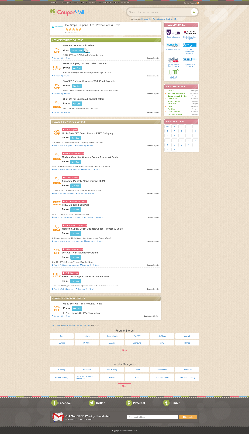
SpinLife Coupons (173, 37)
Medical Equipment (174, 101)
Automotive (187, 369)
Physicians (171, 109)
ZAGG (112, 342)
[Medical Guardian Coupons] (189, 32)
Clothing (61, 369)
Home (52, 325)
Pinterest (139, 403)
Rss (198, 3)
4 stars (76, 29)
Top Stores (55, 3)
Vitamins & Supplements (176, 93)
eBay (150, 19)
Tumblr (175, 403)
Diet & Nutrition (173, 98)
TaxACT (137, 336)
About (76, 3)
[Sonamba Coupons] (173, 45)
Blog (82, 3)
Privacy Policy (91, 3)
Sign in (186, 3)
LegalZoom (175, 19)
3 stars (73, 29)
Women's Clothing (187, 377)
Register (193, 3)
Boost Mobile (111, 336)
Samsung (137, 342)
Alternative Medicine (175, 114)
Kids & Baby (112, 369)
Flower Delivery (61, 377)
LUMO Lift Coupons (173, 78)
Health (58, 325)
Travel (137, 369)
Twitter (100, 403)
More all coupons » (63, 145)
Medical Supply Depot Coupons (173, 65)
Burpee (62, 342)
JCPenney (144, 19)
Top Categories (66, 3)
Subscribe (189, 417)
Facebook (64, 403)
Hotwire (87, 336)
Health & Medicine (68, 325)
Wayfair (187, 336)
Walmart (156, 19)
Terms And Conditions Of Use (108, 3)
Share (68, 58)
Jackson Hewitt (164, 19)
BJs (62, 336)
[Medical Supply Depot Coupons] (173, 59)
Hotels (112, 377)
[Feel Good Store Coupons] (189, 59)
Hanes (187, 342)
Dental (170, 106)
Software (87, 369)
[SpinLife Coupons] (173, 32)
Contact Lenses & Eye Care (177, 96)
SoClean (162, 336)
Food (137, 377)
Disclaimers (125, 3)
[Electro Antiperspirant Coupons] (189, 45)
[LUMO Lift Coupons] (173, 72)
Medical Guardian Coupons (189, 38)
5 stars (80, 29)
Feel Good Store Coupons (189, 65)
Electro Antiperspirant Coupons (190, 51)
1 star (66, 29)
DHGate (86, 342)
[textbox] (152, 417)
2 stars (70, 29)
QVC (162, 342)
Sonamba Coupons (173, 50)
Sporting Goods (162, 377)
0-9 (167, 126)
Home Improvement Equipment (84, 377)
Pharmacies (172, 91)
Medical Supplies (174, 111)
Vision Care (172, 104)
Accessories (162, 369)
